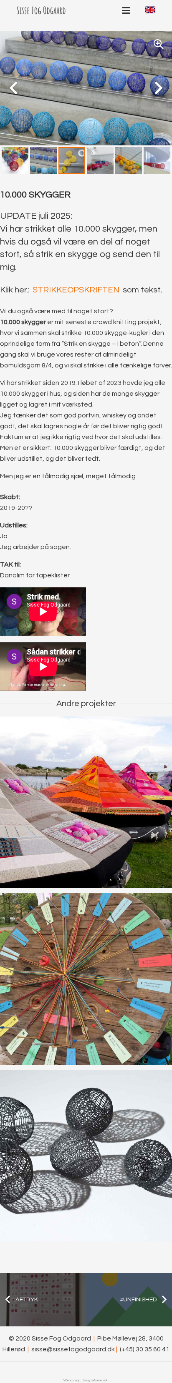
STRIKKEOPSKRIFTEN (76, 290)
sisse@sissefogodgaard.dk (73, 1349)
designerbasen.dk (95, 1380)
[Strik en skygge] (86, 1155)
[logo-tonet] (41, 10)
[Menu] (126, 10)
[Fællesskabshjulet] (86, 979)
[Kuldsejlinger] (86, 802)
